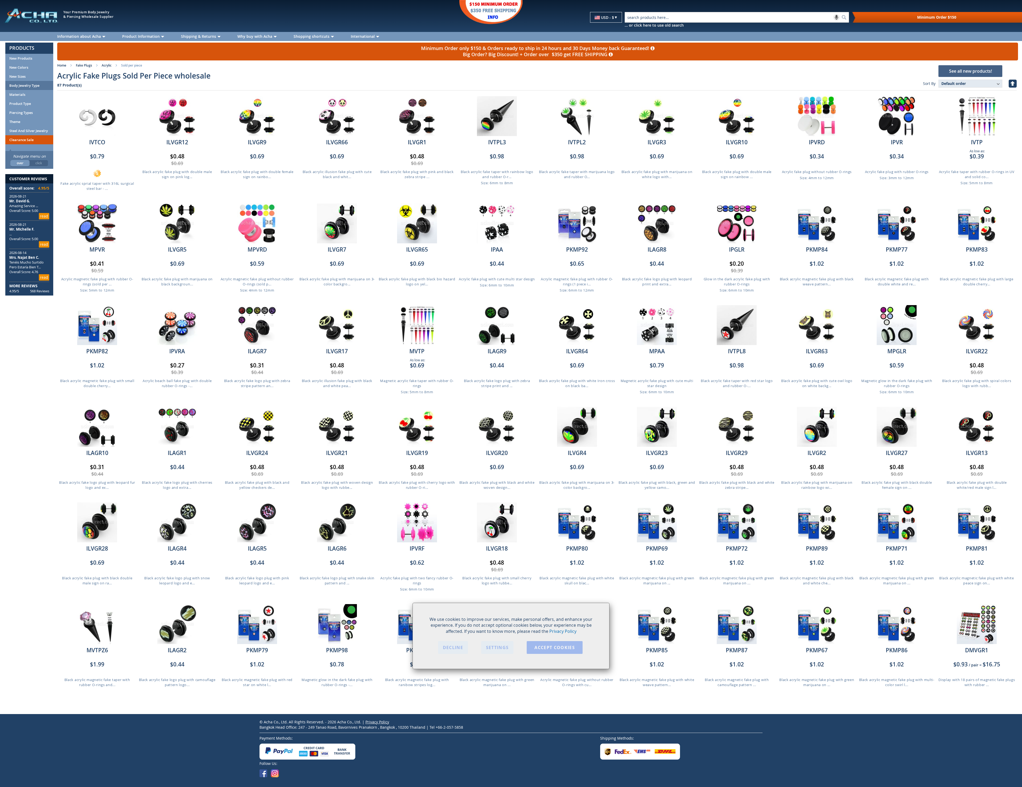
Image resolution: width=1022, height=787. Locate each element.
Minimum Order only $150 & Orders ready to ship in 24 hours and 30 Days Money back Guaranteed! (535, 48)
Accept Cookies (554, 648)
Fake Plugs (84, 65)
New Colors (18, 67)
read (44, 216)
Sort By (929, 83)
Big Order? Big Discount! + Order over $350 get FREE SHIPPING (536, 54)
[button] (606, 17)
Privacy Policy (562, 631)
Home (61, 65)
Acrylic (107, 65)
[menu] (537, 36)
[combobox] (737, 17)
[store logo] (31, 15)
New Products (20, 58)
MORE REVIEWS (23, 285)
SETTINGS (497, 648)
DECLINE (453, 648)
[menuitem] (85, 36)
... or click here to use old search (654, 25)
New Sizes (17, 76)
